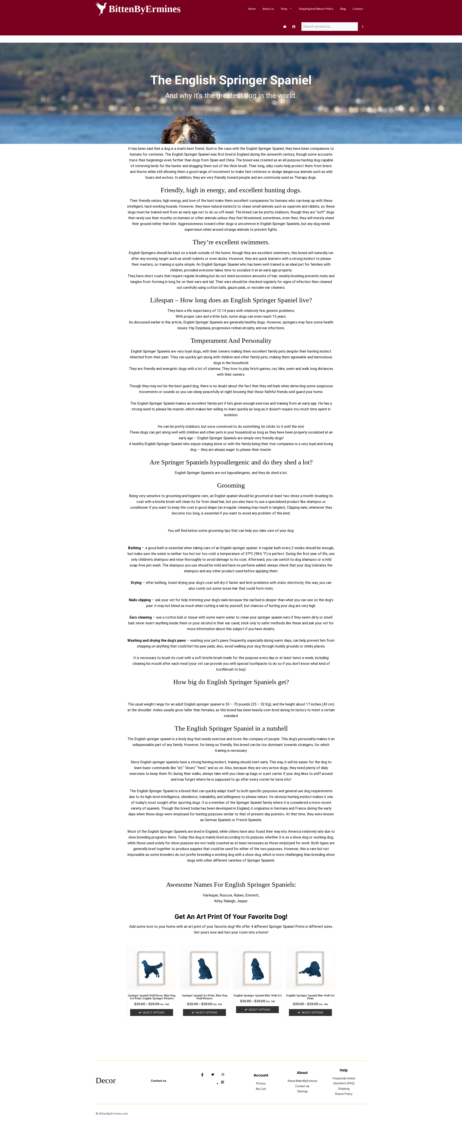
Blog (343, 8)
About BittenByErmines (302, 1080)
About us (268, 8)
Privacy (261, 1083)
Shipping (344, 1088)
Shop (284, 8)
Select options (153, 1012)
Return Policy (343, 1093)
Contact (358, 8)
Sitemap (302, 1091)
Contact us (158, 1080)
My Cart (261, 1088)
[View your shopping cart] (285, 26)
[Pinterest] (222, 1083)
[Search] (362, 26)
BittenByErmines (145, 8)
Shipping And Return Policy (316, 8)
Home (252, 8)
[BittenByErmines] (101, 9)
